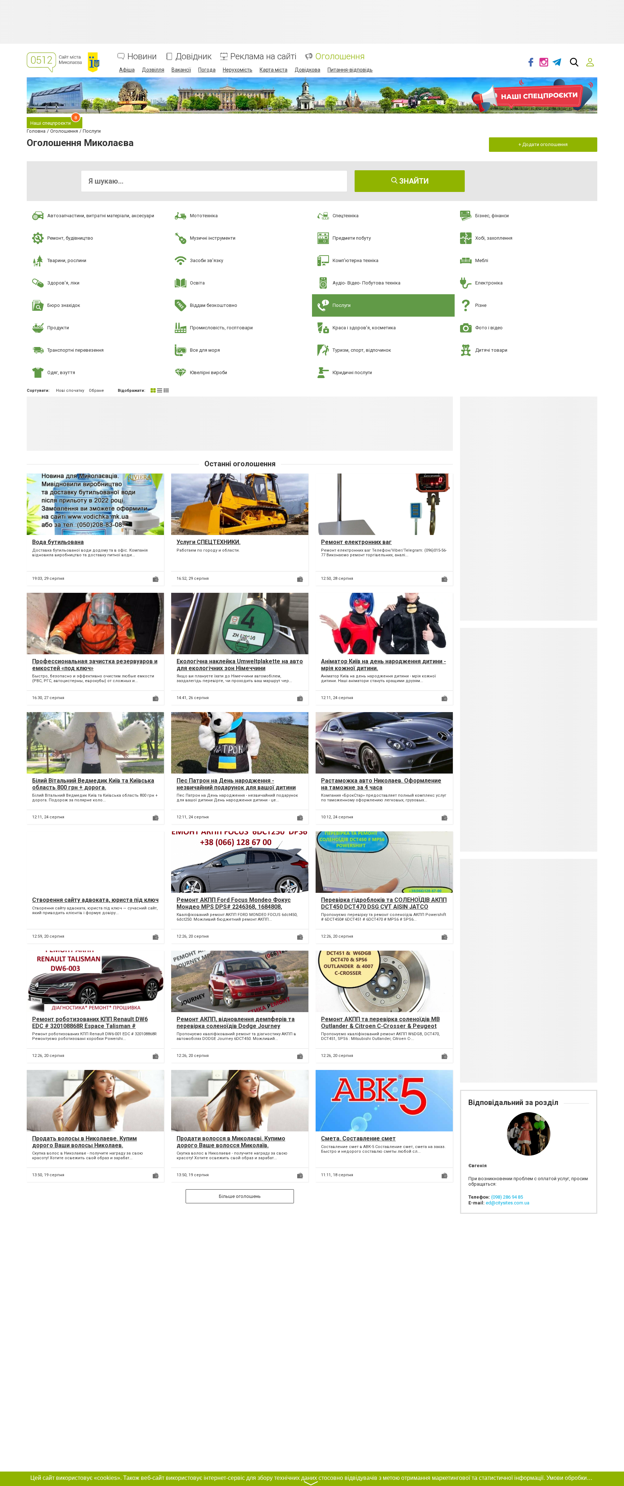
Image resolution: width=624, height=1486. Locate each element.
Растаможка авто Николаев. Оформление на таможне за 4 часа (381, 784)
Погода (207, 70)
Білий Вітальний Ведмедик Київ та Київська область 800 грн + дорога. (93, 784)
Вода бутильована (58, 542)
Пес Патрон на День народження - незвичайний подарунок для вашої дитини (236, 784)
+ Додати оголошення (543, 144)
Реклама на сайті (263, 56)
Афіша (127, 70)
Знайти (413, 181)
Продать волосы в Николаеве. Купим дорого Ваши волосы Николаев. (84, 1142)
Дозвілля (153, 70)
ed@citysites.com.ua (507, 1202)
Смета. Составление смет (358, 1138)
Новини (142, 56)
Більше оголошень (240, 1196)
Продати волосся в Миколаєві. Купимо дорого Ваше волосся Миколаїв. (231, 1142)
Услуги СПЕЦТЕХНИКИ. (208, 542)
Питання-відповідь (350, 70)
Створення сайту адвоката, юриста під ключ (95, 899)
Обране (96, 390)
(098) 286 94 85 (507, 1197)
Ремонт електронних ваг (356, 542)
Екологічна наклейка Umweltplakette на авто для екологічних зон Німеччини (240, 665)
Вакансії (181, 70)
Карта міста (273, 70)
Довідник (194, 56)
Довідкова (307, 70)
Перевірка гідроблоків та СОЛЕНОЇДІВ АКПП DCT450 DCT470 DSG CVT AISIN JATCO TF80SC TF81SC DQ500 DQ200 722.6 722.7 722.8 (384, 910)
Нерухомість (237, 70)
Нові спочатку (70, 390)
